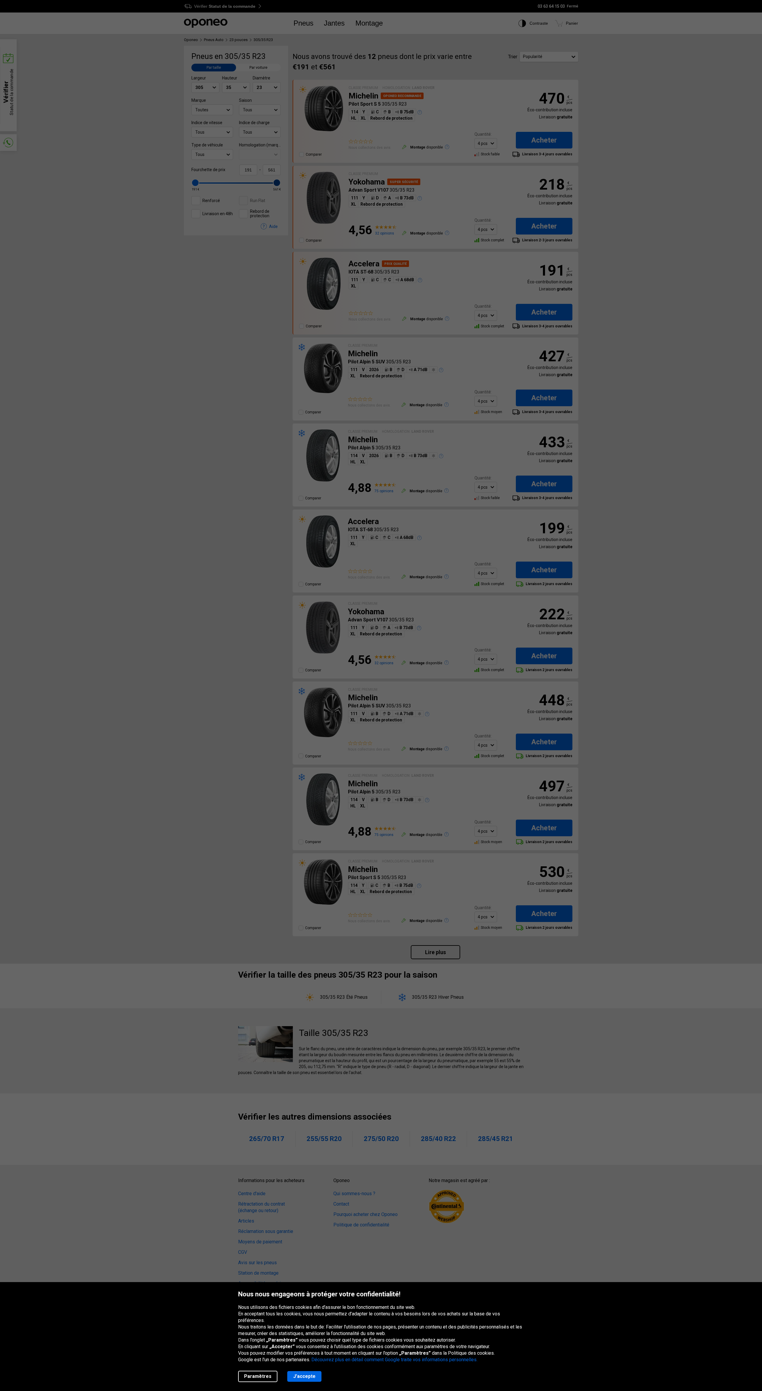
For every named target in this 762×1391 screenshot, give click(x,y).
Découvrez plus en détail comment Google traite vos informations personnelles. (394, 1359)
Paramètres (257, 1376)
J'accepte (304, 1376)
